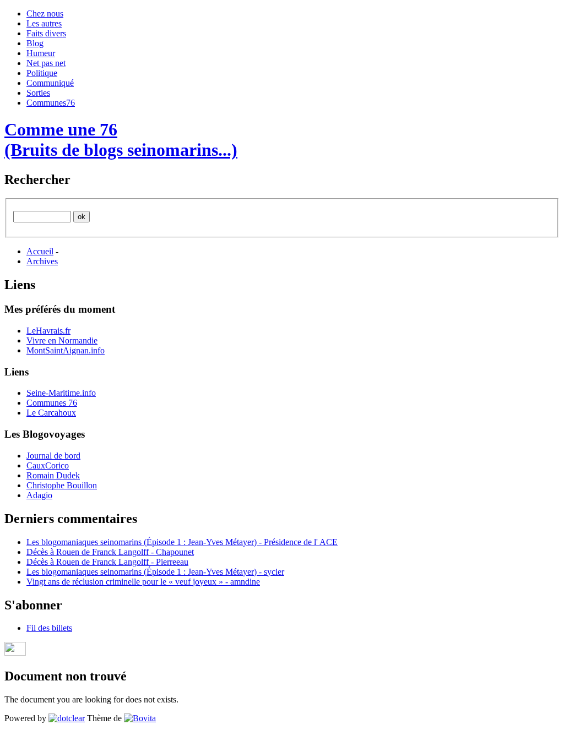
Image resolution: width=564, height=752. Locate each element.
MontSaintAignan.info (65, 350)
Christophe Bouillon (61, 485)
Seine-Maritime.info (61, 392)
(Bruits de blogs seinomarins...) (120, 150)
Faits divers (46, 33)
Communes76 (50, 102)
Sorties (38, 92)
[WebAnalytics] (15, 652)
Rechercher (37, 179)
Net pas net (46, 63)
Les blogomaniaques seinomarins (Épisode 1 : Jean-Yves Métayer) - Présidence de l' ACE (182, 542)
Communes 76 (51, 402)
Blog (35, 43)
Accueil (39, 251)
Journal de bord (53, 455)
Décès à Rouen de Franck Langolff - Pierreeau (107, 561)
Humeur (40, 53)
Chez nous (44, 13)
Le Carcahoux (51, 412)
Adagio (39, 495)
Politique (41, 73)
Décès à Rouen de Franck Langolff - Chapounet (110, 552)
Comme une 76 (60, 129)
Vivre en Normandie (61, 340)
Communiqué (50, 83)
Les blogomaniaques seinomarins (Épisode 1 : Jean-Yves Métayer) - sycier (155, 571)
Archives (42, 261)
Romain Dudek (53, 475)
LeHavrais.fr (48, 330)
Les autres (44, 23)
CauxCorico (47, 465)
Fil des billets (49, 628)
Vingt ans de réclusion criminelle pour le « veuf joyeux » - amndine (143, 581)
